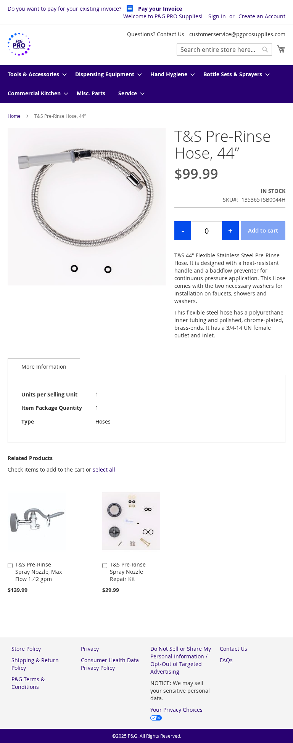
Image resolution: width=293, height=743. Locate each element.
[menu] (146, 84)
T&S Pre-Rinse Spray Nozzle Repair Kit (128, 572)
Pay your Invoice (159, 8)
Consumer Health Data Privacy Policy (110, 663)
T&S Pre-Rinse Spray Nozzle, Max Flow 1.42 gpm (38, 572)
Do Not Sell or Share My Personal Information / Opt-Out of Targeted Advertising (180, 660)
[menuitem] (35, 74)
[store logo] (19, 44)
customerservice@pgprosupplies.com (237, 34)
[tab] (44, 366)
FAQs (226, 660)
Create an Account (261, 16)
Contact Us (233, 648)
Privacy (90, 648)
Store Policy (26, 648)
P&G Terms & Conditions (28, 683)
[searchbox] (224, 49)
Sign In (217, 16)
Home (14, 116)
